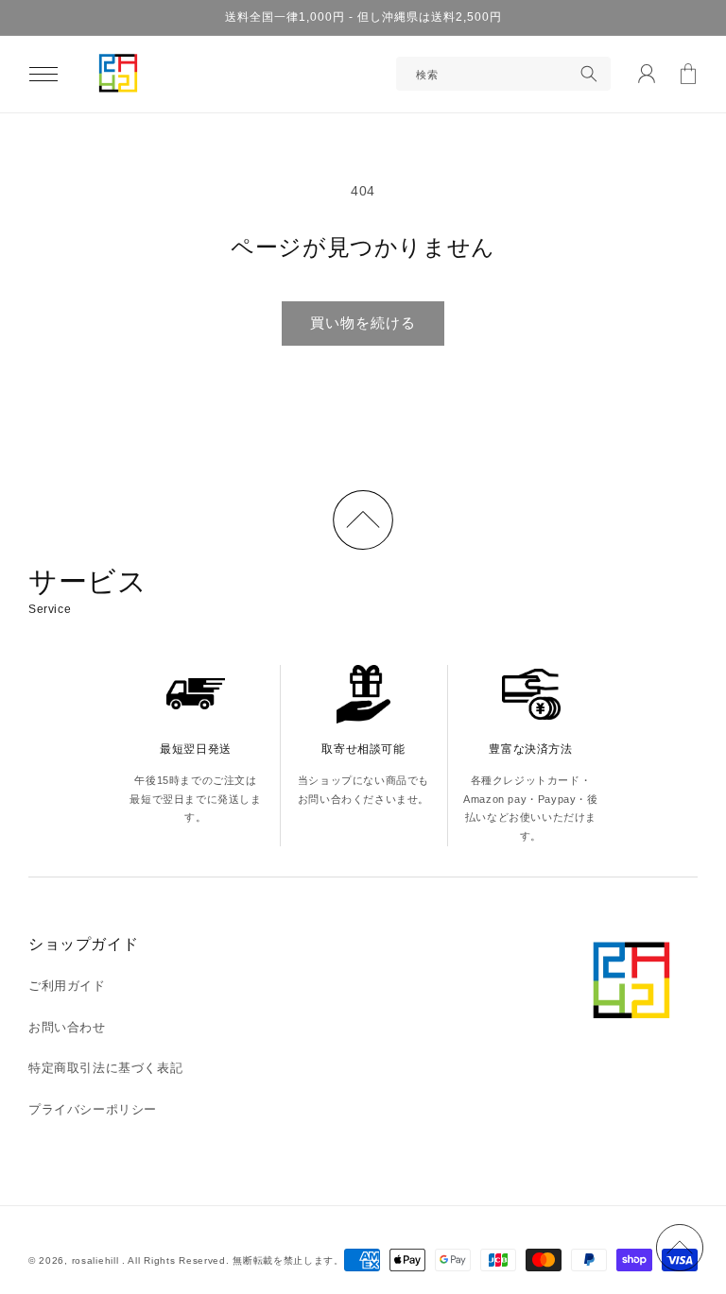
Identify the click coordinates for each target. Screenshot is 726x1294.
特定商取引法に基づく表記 (105, 1068)
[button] (43, 73)
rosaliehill (97, 1260)
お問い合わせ (67, 1027)
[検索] (589, 74)
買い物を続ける (363, 323)
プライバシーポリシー (92, 1109)
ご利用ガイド (67, 986)
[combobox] (503, 74)
